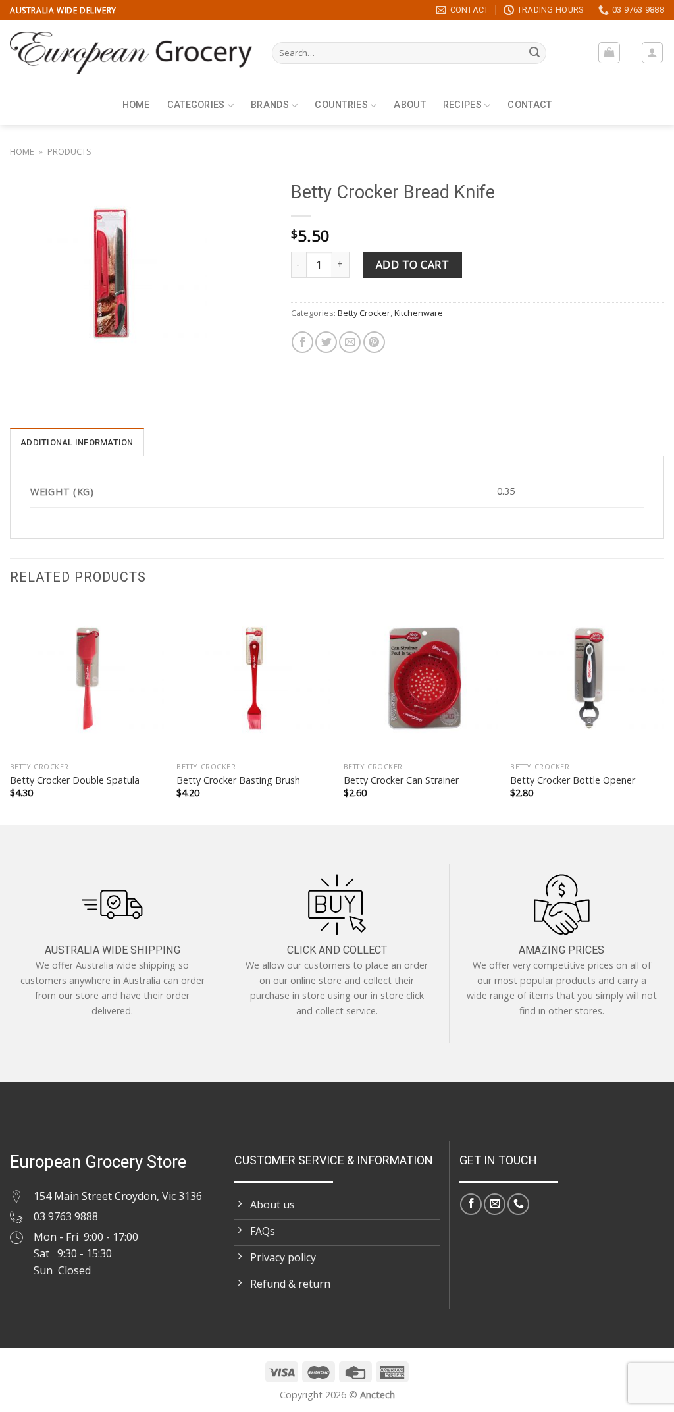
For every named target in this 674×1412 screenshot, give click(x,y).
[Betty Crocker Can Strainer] (421, 678)
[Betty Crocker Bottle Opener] (587, 678)
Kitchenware (418, 313)
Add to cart (412, 265)
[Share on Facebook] (302, 342)
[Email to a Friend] (350, 342)
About (409, 105)
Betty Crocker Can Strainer (401, 780)
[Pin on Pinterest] (374, 342)
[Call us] (518, 1204)
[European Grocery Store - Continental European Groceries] (131, 53)
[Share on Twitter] (326, 342)
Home (136, 105)
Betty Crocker (364, 313)
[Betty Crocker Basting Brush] (253, 678)
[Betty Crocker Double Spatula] (87, 678)
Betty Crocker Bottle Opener (572, 780)
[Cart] (609, 52)
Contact (529, 105)
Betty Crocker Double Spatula (75, 780)
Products (69, 151)
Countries (341, 105)
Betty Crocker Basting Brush (238, 780)
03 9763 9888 (66, 1216)
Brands (270, 105)
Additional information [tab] (77, 442)
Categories (196, 105)
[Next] (663, 711)
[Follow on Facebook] (471, 1204)
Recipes (462, 105)
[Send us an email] (495, 1204)
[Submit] (534, 53)
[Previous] (10, 711)
